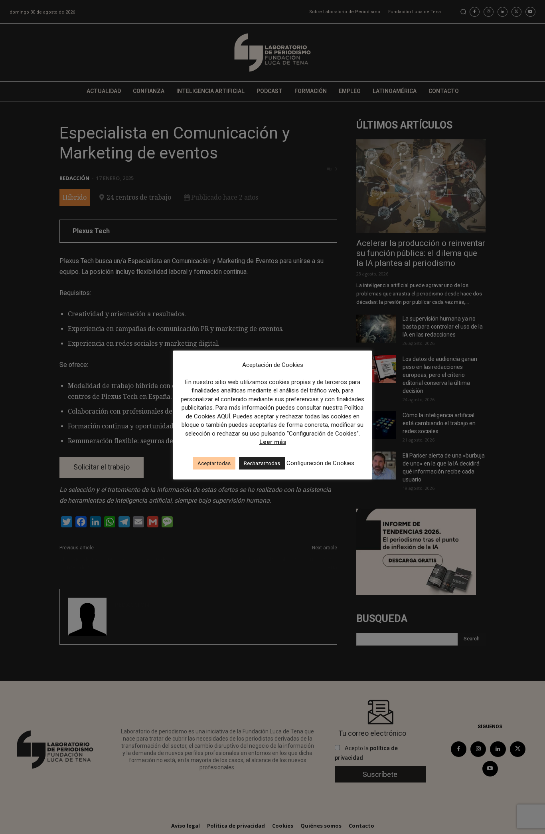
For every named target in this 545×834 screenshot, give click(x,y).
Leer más (272, 442)
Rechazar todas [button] (262, 463)
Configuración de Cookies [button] (320, 463)
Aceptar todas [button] (214, 463)
